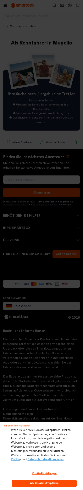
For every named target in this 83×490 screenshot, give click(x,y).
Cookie (15, 459)
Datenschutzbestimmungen (45, 459)
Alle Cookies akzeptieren (44, 483)
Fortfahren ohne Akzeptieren (16, 426)
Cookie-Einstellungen (44, 473)
